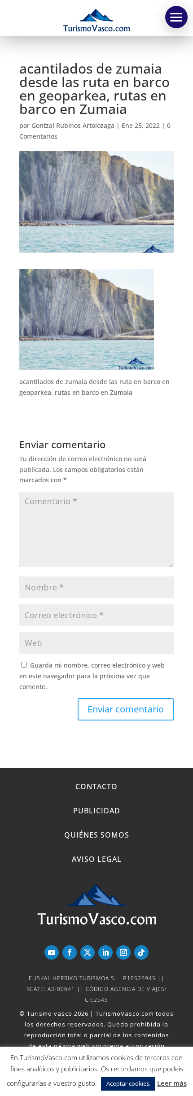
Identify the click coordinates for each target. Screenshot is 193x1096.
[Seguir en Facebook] (69, 952)
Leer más (172, 1083)
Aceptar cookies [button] (128, 1083)
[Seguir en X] (87, 952)
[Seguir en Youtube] (51, 952)
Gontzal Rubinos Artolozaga (72, 125)
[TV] (176, 17)
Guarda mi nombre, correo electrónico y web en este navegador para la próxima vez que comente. (92, 676)
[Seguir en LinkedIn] (105, 952)
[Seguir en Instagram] (123, 952)
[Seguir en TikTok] (141, 952)
